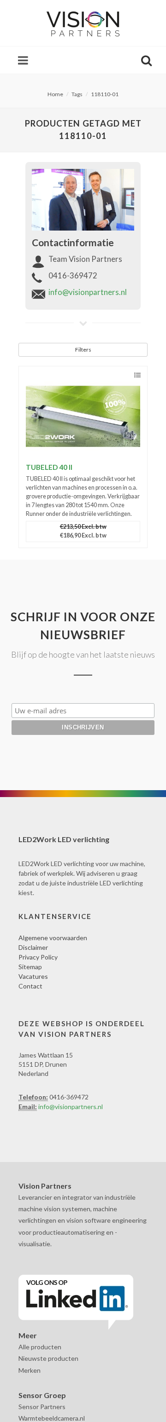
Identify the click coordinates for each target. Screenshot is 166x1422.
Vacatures (33, 976)
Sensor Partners (41, 1406)
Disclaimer (33, 947)
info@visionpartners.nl (87, 292)
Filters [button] (83, 349)
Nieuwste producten (48, 1358)
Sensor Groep (42, 1395)
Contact (30, 986)
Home (55, 94)
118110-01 (105, 94)
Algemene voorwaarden (52, 938)
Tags (77, 94)
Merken (29, 1370)
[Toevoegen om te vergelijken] (137, 375)
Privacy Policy (38, 957)
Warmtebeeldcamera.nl (51, 1418)
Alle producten (39, 1347)
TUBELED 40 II (49, 467)
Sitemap (30, 967)
